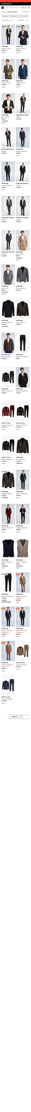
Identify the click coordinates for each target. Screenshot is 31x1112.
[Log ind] (23, 8)
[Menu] (29, 7)
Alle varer (3, 12)
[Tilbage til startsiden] (2, 7)
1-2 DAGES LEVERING (6, 3)
